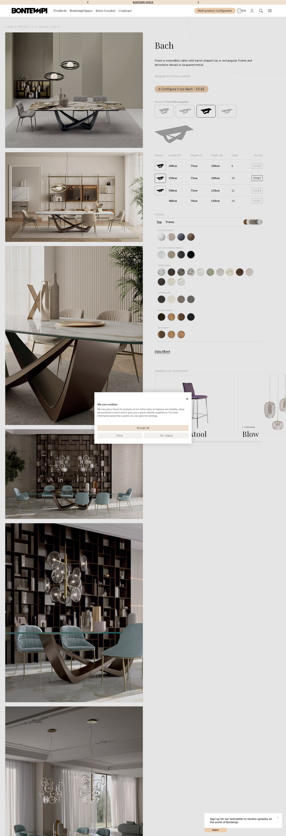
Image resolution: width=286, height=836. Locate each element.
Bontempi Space (143, 2)
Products (60, 11)
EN (244, 10)
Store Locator (106, 11)
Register (215, 830)
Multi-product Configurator (215, 10)
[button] (88, 2)
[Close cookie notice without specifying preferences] (187, 399)
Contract (125, 11)
